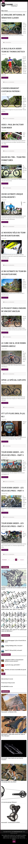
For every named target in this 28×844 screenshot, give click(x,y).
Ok (14, 841)
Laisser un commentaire (9, 82)
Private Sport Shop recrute (8, 682)
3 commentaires (7, 42)
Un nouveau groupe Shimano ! (9, 802)
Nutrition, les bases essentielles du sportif (15, 669)
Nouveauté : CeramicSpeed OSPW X (10, 822)
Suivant (22, 559)
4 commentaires (7, 337)
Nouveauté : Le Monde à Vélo (9, 712)
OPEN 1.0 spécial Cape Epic (13, 380)
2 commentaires (7, 188)
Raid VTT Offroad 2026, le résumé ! (13, 650)
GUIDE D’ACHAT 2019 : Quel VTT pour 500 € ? (12, 609)
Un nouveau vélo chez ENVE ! (9, 782)
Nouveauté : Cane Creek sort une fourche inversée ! (12, 758)
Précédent (4, 559)
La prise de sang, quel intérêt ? (12, 665)
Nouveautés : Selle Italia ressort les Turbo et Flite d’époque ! (13, 735)
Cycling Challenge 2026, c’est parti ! (13, 645)
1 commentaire (7, 446)
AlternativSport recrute (7, 679)
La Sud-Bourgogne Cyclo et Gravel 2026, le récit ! (15, 641)
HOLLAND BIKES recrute (7, 686)
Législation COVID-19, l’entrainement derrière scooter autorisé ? (14, 660)
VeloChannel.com (18, 831)
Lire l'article (5, 38)
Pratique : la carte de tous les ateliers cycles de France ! (13, 588)
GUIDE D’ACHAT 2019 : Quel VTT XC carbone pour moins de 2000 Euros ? (14, 630)
